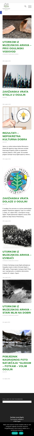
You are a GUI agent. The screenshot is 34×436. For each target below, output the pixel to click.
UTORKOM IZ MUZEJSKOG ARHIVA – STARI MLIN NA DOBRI (17, 309)
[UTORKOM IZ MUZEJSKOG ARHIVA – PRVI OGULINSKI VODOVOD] (17, 26)
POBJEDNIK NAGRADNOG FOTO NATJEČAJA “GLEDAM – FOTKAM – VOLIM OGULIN (17, 363)
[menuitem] (24, 6)
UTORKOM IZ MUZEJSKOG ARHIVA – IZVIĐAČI (17, 255)
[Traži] (24, 6)
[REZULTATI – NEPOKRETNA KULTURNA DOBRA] (17, 118)
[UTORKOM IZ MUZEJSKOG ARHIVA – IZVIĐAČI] (17, 236)
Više (21, 433)
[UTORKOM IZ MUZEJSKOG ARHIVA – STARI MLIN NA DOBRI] (17, 291)
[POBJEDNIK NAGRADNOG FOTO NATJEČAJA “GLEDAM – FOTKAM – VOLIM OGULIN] (17, 341)
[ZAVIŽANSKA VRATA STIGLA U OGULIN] (17, 76)
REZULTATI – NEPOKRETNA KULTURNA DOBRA (15, 136)
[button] (1, 12)
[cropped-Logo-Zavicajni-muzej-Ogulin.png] (14, 6)
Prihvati (14, 433)
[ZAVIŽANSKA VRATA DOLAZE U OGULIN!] (17, 181)
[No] (32, 429)
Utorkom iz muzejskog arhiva (10, 54)
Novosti (5, 97)
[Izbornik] (28, 6)
